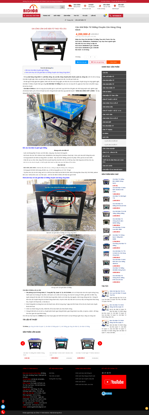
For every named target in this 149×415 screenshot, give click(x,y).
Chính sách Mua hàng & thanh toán (85, 376)
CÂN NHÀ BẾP (107, 122)
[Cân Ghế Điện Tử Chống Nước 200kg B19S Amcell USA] (106, 278)
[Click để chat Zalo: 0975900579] (3, 407)
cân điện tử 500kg (85, 326)
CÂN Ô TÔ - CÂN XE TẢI (110, 152)
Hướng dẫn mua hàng (55, 379)
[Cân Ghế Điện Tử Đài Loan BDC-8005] (106, 229)
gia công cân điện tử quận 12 (37, 326)
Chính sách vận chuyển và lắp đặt (84, 379)
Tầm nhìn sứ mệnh (54, 376)
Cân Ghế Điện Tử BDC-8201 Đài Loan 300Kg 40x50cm (119, 261)
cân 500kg (64, 326)
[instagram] (110, 373)
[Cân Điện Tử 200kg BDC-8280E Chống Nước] (35, 343)
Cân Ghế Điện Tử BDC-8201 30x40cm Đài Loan (61, 354)
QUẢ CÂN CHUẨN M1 (111, 141)
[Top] (146, 408)
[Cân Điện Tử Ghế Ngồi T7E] (106, 198)
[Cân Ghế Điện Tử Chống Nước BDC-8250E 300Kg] (106, 221)
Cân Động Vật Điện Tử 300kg (119, 244)
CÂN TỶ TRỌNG (107, 129)
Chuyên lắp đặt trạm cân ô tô (118, 1)
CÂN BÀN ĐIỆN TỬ (108, 80)
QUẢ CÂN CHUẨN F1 (111, 145)
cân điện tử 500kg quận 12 (53, 326)
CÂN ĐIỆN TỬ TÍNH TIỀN (110, 95)
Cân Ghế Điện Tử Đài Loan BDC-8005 (119, 228)
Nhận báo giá (82, 62)
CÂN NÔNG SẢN (108, 107)
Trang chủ (46, 15)
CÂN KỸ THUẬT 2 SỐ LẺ (110, 99)
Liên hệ (93, 15)
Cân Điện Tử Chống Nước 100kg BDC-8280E (118, 237)
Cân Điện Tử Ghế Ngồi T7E (119, 197)
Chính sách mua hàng (83, 368)
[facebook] (103, 373)
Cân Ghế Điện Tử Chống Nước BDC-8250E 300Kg (118, 221)
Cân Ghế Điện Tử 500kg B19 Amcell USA (119, 204)
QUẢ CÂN (105, 137)
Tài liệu (84, 15)
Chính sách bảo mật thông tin (83, 373)
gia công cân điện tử (73, 326)
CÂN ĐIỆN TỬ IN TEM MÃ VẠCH (112, 169)
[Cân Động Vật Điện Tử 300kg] (106, 246)
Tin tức (76, 15)
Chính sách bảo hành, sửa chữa (84, 384)
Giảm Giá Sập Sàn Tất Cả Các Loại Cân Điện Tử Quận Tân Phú (118, 293)
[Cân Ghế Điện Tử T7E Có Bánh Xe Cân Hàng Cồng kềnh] (106, 253)
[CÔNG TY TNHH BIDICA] (31, 9)
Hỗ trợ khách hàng (56, 368)
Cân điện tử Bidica (105, 1)
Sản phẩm (67, 15)
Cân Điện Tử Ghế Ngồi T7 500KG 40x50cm (88, 353)
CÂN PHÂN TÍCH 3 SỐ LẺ (110, 103)
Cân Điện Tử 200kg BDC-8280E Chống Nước (33, 354)
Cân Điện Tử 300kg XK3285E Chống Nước (119, 269)
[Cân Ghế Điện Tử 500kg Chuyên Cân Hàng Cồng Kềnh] (48, 44)
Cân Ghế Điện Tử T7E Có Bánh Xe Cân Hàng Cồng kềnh (119, 253)
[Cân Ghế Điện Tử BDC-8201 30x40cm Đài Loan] (61, 343)
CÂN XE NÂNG (107, 91)
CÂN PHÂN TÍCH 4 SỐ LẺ (110, 118)
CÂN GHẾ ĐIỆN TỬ (80, 20)
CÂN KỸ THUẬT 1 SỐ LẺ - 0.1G (112, 110)
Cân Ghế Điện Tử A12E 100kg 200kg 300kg (119, 212)
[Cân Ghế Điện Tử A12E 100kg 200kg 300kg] (106, 213)
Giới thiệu (57, 15)
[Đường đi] (3, 401)
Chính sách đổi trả (80, 381)
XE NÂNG (105, 133)
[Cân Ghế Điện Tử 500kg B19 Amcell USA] (106, 206)
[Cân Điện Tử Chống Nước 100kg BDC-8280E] (106, 237)
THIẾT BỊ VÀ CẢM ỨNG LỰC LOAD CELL (113, 161)
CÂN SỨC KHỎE (107, 166)
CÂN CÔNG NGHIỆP (109, 148)
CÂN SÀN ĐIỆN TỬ (108, 84)
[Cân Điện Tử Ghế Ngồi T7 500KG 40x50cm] (88, 343)
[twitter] (105, 373)
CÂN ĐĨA (105, 73)
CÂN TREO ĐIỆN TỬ (109, 88)
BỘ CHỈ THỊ (106, 156)
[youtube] (107, 373)
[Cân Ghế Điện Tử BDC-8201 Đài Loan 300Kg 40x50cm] (106, 262)
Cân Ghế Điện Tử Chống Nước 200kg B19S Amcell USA (118, 277)
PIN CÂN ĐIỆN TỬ (108, 126)
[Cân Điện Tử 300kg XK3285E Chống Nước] (106, 270)
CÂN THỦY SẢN (107, 114)
